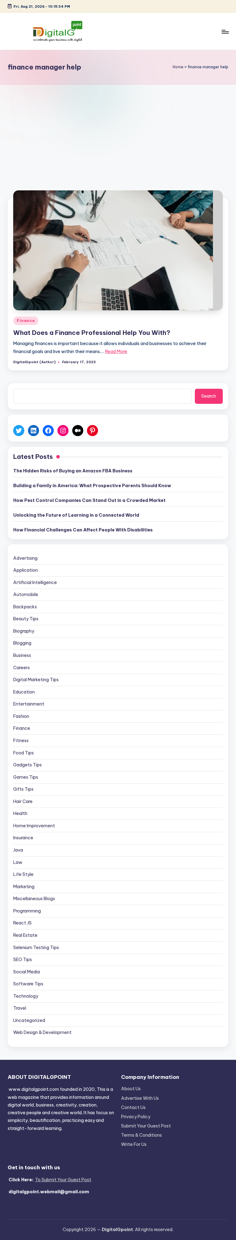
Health (20, 813)
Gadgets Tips (27, 765)
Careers (21, 667)
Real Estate (25, 935)
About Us (131, 1088)
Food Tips (23, 753)
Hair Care (23, 801)
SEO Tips (22, 959)
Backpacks (25, 607)
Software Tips (28, 984)
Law (17, 862)
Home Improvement (34, 826)
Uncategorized (29, 1020)
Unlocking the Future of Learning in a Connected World (76, 515)
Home (178, 67)
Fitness (21, 740)
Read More (116, 351)
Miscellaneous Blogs (34, 898)
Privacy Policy (135, 1116)
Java (18, 850)
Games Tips (25, 777)
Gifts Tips (23, 789)
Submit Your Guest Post (146, 1126)
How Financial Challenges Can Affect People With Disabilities (83, 530)
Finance (26, 320)
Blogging (22, 643)
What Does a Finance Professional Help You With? (91, 332)
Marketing (23, 886)
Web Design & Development (42, 1032)
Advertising (25, 558)
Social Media (26, 972)
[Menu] (225, 31)
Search (208, 396)
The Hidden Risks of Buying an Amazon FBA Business (72, 471)
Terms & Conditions (141, 1135)
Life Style (23, 874)
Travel (19, 1008)
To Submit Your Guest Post (63, 1179)
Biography (23, 631)
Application (25, 570)
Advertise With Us (140, 1098)
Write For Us (134, 1144)
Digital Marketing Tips (36, 679)
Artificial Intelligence (35, 582)
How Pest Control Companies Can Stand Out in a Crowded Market (89, 500)
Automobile (25, 594)
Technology (25, 996)
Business (22, 655)
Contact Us (133, 1107)
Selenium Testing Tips (36, 947)
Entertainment (28, 704)
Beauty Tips (25, 619)
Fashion (21, 716)
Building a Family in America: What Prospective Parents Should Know (92, 485)
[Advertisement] (118, 131)
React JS (22, 923)
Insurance (23, 838)
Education (24, 692)
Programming (27, 911)
